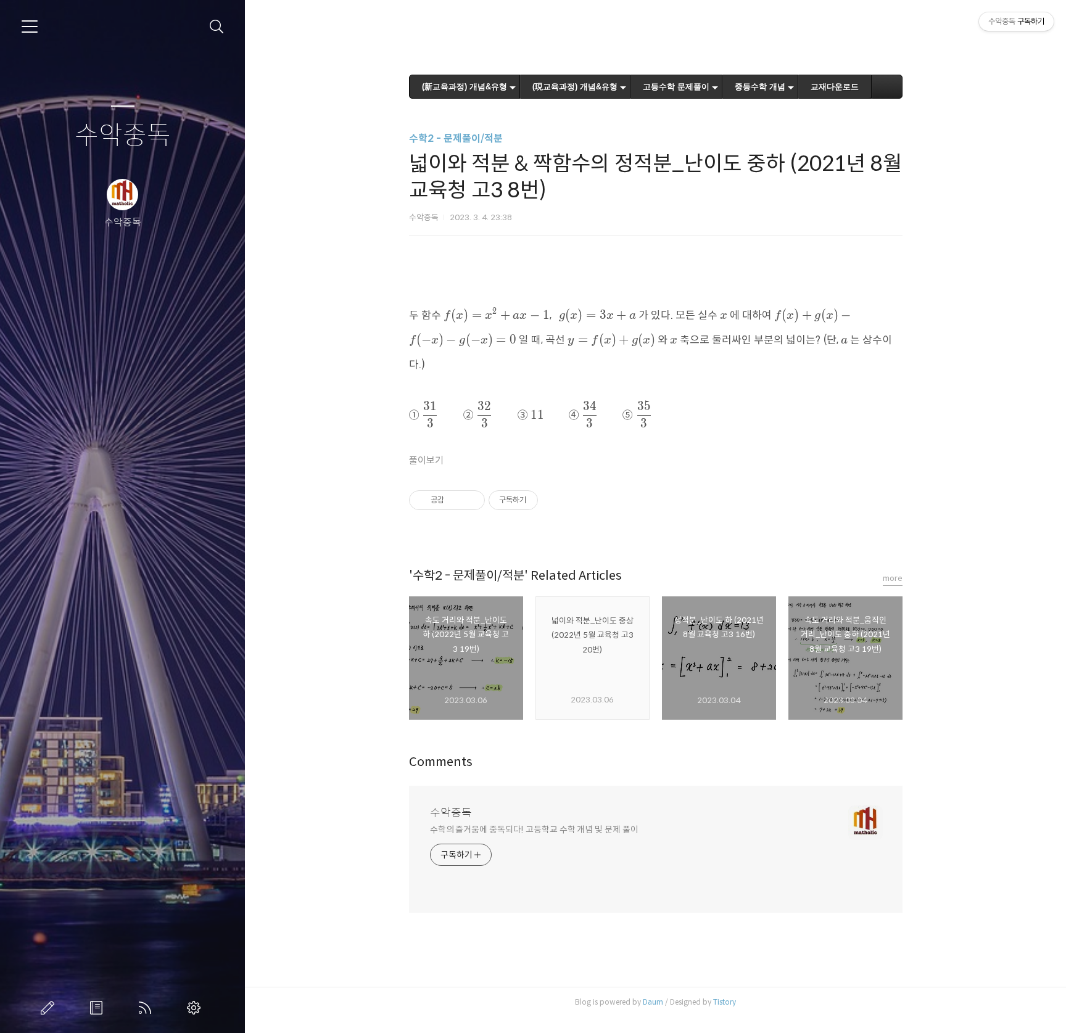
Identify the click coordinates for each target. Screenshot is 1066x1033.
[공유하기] (455, 500)
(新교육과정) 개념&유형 (464, 86)
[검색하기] (217, 27)
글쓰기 (50, 1007)
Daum (653, 1001)
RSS (147, 1007)
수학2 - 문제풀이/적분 (456, 138)
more (893, 578)
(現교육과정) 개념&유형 (575, 86)
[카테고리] (30, 27)
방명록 (99, 1007)
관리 (196, 1007)
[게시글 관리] (471, 500)
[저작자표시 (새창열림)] (543, 500)
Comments (441, 762)
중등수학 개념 (760, 86)
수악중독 (123, 136)
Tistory (724, 1001)
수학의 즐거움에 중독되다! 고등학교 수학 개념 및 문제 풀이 (534, 829)
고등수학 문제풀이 (676, 86)
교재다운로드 (835, 86)
